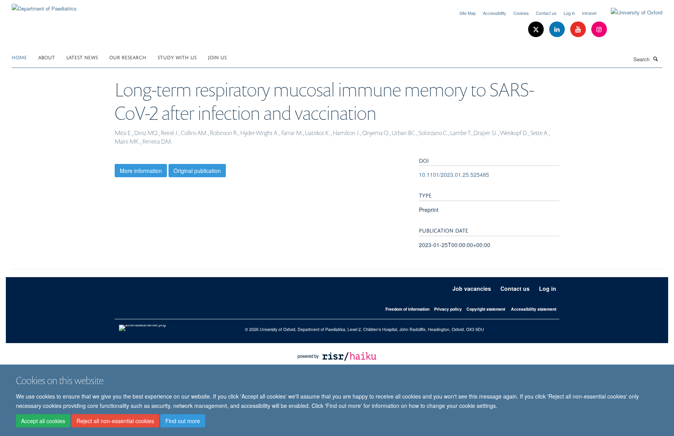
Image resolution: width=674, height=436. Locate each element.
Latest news (82, 57)
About (46, 57)
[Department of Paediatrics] (44, 5)
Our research (127, 57)
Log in (569, 13)
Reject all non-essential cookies (115, 421)
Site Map (467, 13)
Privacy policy (448, 309)
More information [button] (141, 170)
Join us (217, 57)
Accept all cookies (43, 421)
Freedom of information (407, 309)
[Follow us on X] (536, 29)
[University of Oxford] (630, 12)
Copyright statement (485, 309)
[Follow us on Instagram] (599, 29)
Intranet (589, 13)
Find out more (182, 421)
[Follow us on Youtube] (578, 29)
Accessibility (494, 13)
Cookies (521, 13)
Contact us (546, 13)
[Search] (655, 58)
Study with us (177, 57)
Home (19, 57)
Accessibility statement (533, 309)
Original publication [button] (197, 170)
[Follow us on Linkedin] (557, 29)
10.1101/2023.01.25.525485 (454, 174)
